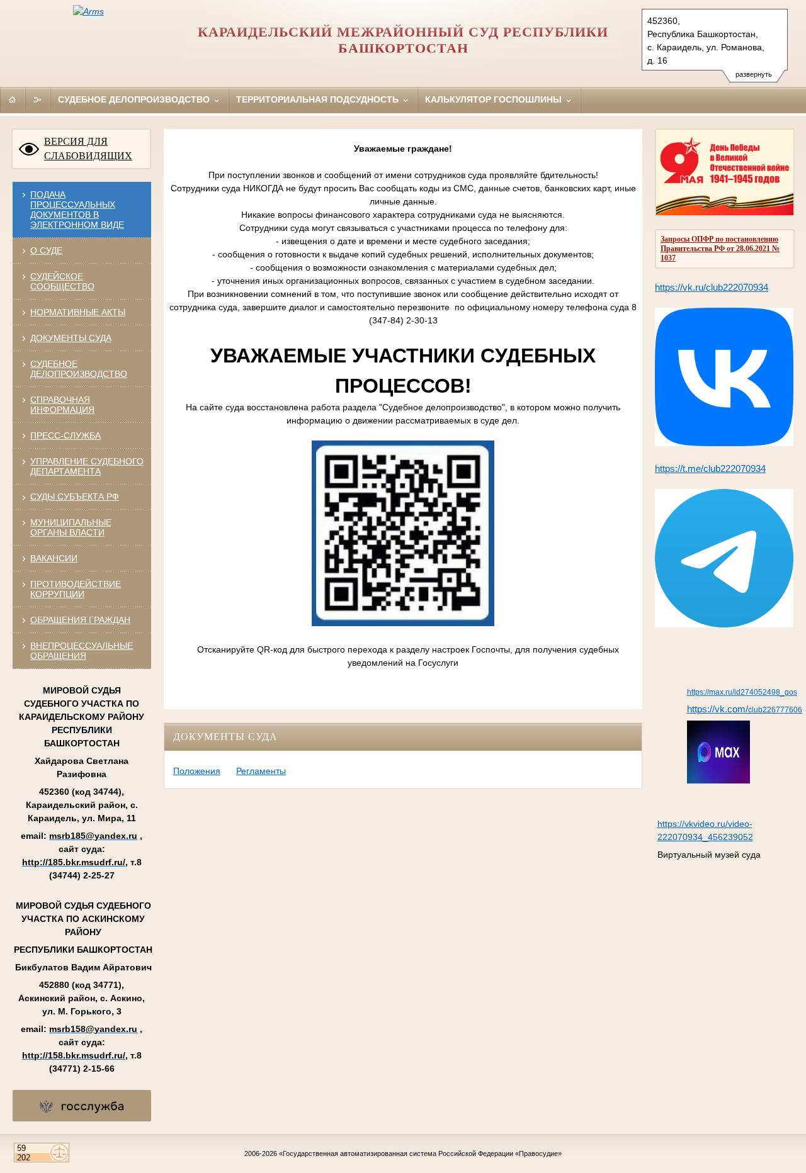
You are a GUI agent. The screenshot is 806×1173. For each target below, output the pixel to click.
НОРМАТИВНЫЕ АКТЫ (77, 312)
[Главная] (12, 99)
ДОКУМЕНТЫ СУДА (70, 338)
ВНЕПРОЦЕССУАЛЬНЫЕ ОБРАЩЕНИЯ (81, 651)
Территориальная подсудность (318, 99)
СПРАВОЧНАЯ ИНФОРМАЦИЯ (62, 405)
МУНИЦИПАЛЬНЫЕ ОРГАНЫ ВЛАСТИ (70, 527)
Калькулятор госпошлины (494, 99)
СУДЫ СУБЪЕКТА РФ (74, 496)
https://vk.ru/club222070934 (711, 288)
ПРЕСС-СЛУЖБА (65, 435)
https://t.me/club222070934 (710, 469)
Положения (196, 771)
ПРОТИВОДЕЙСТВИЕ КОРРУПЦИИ (75, 589)
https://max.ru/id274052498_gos (742, 692)
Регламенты (261, 771)
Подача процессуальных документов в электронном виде (77, 209)
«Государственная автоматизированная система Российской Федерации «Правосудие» (420, 1153)
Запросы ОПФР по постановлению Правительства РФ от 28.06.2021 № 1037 (720, 248)
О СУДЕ (46, 250)
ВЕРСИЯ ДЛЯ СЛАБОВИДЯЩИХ (88, 148)
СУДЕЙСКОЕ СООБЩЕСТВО (62, 281)
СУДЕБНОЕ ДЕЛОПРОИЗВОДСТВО (78, 369)
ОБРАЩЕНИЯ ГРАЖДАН (80, 620)
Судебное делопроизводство (135, 99)
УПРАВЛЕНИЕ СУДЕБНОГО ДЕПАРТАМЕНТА (87, 466)
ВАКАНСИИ (53, 558)
